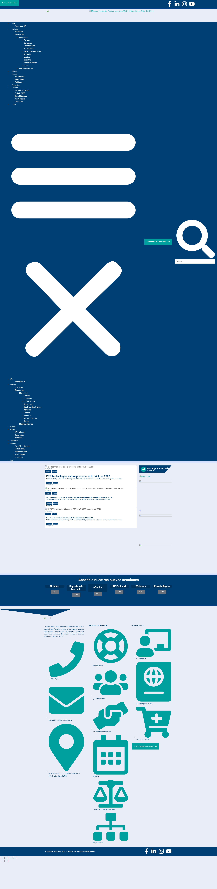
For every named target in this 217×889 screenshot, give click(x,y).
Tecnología (19, 34)
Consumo (28, 43)
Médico (27, 57)
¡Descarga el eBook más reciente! (158, 469)
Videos (14, 74)
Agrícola (27, 54)
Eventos (15, 88)
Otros (26, 65)
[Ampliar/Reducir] (2, 858)
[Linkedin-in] (177, 4)
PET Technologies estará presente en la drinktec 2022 (78, 476)
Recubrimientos (30, 63)
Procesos (19, 32)
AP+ (13, 23)
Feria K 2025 (20, 93)
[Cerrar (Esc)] (15, 858)
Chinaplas (19, 102)
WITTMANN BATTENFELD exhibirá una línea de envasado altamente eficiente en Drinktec (79, 497)
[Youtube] (192, 4)
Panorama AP (20, 26)
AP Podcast (20, 76)
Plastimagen (20, 99)
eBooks (13, 427)
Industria (27, 60)
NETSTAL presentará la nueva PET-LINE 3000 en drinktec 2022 (69, 518)
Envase (27, 40)
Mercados (23, 37)
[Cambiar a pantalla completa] (6, 858)
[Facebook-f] (169, 4)
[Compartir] (11, 858)
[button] (73, 242)
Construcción (29, 46)
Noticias (15, 29)
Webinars (18, 438)
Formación (14, 441)
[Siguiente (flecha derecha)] (6, 861)
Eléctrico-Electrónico (32, 51)
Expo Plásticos (21, 96)
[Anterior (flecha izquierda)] (2, 861)
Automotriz (29, 49)
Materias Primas (26, 68)
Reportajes (19, 79)
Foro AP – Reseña (22, 90)
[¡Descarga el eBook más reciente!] (143, 469)
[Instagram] (184, 4)
